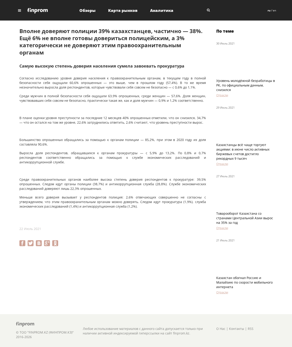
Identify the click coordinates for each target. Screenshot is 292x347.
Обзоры (87, 10)
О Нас (220, 328)
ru (269, 10)
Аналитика (161, 10)
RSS (250, 328)
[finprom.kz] (37, 10)
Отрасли (222, 95)
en (274, 10)
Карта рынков (123, 10)
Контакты (236, 328)
